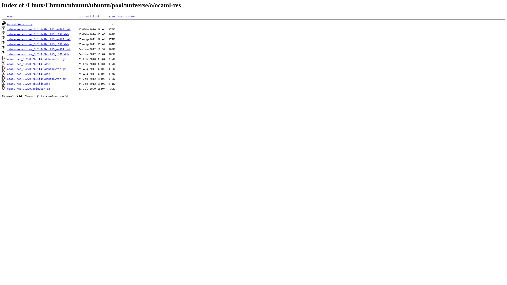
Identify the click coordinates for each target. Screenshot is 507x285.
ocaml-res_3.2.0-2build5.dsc (28, 83)
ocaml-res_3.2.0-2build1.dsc (28, 64)
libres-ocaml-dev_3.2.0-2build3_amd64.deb (39, 39)
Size (112, 16)
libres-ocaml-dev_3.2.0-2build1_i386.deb (38, 34)
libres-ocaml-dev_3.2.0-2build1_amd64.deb (39, 29)
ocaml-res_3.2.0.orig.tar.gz (28, 88)
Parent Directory (19, 24)
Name (10, 16)
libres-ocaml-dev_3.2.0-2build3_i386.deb (38, 44)
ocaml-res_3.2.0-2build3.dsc (28, 73)
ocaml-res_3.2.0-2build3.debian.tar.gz (36, 68)
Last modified (88, 16)
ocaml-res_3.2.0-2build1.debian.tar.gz (36, 59)
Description (126, 16)
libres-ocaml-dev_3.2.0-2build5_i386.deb (38, 54)
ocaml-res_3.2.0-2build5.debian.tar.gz (36, 78)
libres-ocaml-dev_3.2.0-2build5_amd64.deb (39, 49)
